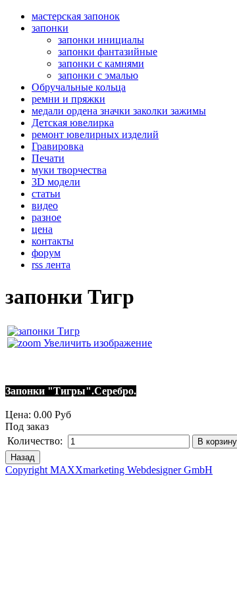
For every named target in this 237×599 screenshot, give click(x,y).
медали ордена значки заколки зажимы (119, 110)
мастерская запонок (76, 16)
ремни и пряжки (68, 99)
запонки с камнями (101, 63)
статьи (46, 193)
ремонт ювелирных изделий (95, 134)
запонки (50, 28)
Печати (48, 158)
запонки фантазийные (107, 51)
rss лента (51, 264)
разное (46, 217)
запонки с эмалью (98, 75)
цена (42, 229)
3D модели (56, 181)
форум (46, 252)
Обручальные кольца (79, 87)
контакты (53, 241)
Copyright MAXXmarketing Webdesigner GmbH (109, 469)
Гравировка (58, 146)
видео (45, 205)
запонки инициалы (101, 39)
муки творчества (69, 170)
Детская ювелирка (73, 122)
